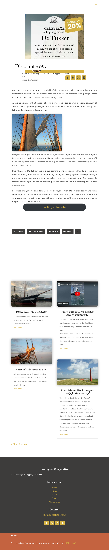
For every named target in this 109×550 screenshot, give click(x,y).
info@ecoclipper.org (54, 514)
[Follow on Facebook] (46, 523)
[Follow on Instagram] (57, 523)
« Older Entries (19, 444)
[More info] (71, 543)
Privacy (54, 498)
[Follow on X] (52, 523)
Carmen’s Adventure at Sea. (31, 369)
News (55, 491)
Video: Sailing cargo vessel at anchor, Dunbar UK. (77, 313)
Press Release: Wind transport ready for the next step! (77, 392)
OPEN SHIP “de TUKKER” (31, 312)
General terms (54, 502)
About (54, 495)
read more (18, 327)
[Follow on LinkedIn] (62, 523)
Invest (54, 487)
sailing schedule (54, 207)
